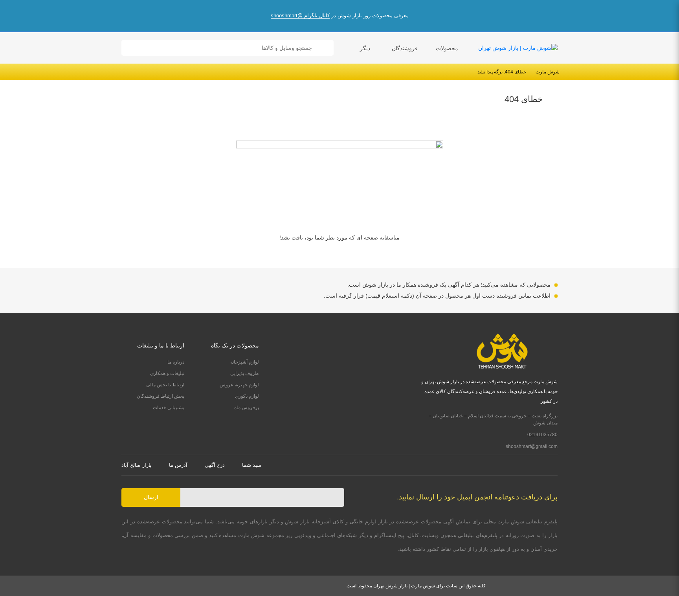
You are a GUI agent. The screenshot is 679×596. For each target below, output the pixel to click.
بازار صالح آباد (136, 465)
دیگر (365, 48)
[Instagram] (555, 464)
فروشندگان (405, 48)
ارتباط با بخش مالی (165, 385)
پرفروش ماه (246, 407)
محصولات (447, 48)
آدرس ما (178, 465)
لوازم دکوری (247, 396)
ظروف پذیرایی (244, 373)
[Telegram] (540, 464)
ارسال (151, 497)
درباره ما (175, 362)
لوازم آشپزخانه (244, 362)
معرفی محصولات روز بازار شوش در (340, 15)
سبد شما (251, 465)
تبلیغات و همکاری (167, 373)
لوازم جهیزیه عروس (239, 385)
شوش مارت (548, 72)
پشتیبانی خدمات (168, 407)
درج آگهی (215, 465)
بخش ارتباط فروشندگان (160, 396)
